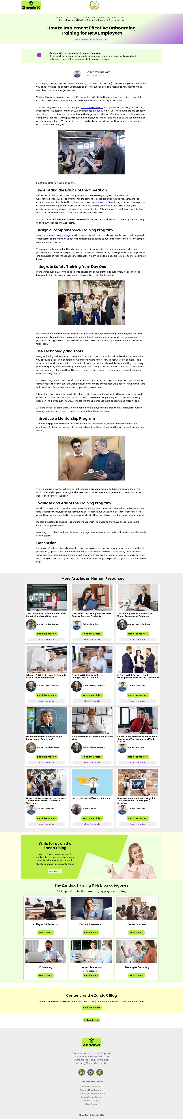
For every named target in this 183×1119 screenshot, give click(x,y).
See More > (55, 871)
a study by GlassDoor (92, 107)
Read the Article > (46, 633)
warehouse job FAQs (102, 202)
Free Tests (91, 1104)
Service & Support (91, 1100)
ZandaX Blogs (72, 17)
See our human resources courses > (91, 39)
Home (59, 17)
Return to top (91, 1020)
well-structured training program (56, 235)
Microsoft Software (91, 1086)
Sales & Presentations (91, 1097)
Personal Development (91, 1090)
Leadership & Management (91, 1093)
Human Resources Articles (111, 17)
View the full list (91, 1007)
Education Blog (89, 17)
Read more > (45, 932)
